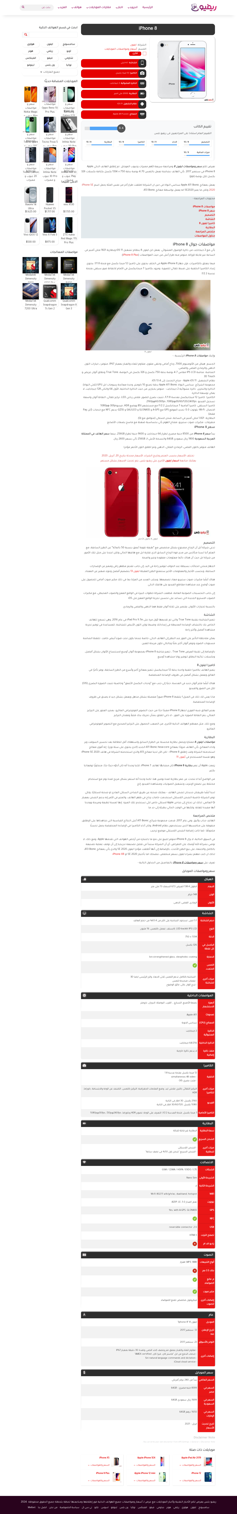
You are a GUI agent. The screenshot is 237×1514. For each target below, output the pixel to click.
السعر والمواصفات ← (190, 1465)
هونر (30, 51)
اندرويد (133, 7)
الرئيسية (147, 7)
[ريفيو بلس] (204, 7)
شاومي (69, 58)
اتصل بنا (42, 1507)
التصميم (210, 215)
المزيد (63, 7)
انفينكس (31, 58)
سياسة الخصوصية (69, 1507)
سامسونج (69, 44)
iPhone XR (118, 854)
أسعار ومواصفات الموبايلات (120, 49)
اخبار (120, 7)
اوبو (69, 51)
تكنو (96, 1507)
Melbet (32, 1507)
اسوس (104, 1507)
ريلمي (50, 51)
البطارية (210, 227)
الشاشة (210, 219)
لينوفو (30, 65)
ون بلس (50, 65)
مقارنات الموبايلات (99, 7)
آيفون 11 (180, 757)
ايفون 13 (134, 571)
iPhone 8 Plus (130, 255)
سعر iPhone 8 (207, 211)
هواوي (30, 44)
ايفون (50, 44)
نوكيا (68, 65)
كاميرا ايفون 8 (207, 223)
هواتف (78, 7)
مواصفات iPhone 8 (204, 207)
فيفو (50, 58)
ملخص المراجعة (205, 232)
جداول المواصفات (204, 236)
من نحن (53, 1507)
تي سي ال (87, 1507)
